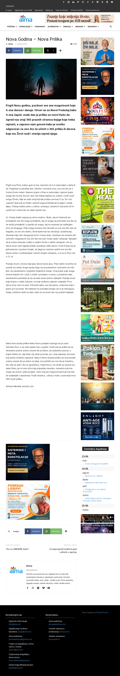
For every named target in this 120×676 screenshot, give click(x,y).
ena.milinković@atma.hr (19, 660)
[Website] (102, 2)
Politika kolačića (77, 10)
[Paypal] (78, 2)
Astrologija (24, 26)
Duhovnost (40, 26)
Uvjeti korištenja (62, 10)
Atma (10, 44)
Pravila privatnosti (92, 10)
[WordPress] (107, 2)
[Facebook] (63, 2)
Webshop (49, 10)
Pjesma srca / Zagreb (94, 476)
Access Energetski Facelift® (96, 463)
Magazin (79, 26)
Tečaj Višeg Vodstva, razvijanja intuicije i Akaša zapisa (97, 499)
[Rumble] (83, 2)
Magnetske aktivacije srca (96, 482)
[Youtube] (112, 2)
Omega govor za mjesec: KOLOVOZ (94, 490)
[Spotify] (39, 588)
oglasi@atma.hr (24, 631)
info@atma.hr (15, 624)
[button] (110, 26)
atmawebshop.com (57, 624)
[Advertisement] (41, 160)
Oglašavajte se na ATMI (23, 10)
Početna (11, 26)
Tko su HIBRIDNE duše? (17, 549)
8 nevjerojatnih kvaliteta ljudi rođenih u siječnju (63, 551)
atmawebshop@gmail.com (20, 639)
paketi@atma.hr (16, 668)
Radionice (92, 26)
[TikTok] (88, 2)
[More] (60, 50)
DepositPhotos (102, 612)
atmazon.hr (64, 631)
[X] (92, 2)
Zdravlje (67, 26)
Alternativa (53, 26)
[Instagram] (68, 2)
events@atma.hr (16, 649)
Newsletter (39, 10)
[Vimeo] (97, 2)
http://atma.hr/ (31, 570)
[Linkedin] (73, 2)
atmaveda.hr (54, 639)
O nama (9, 10)
